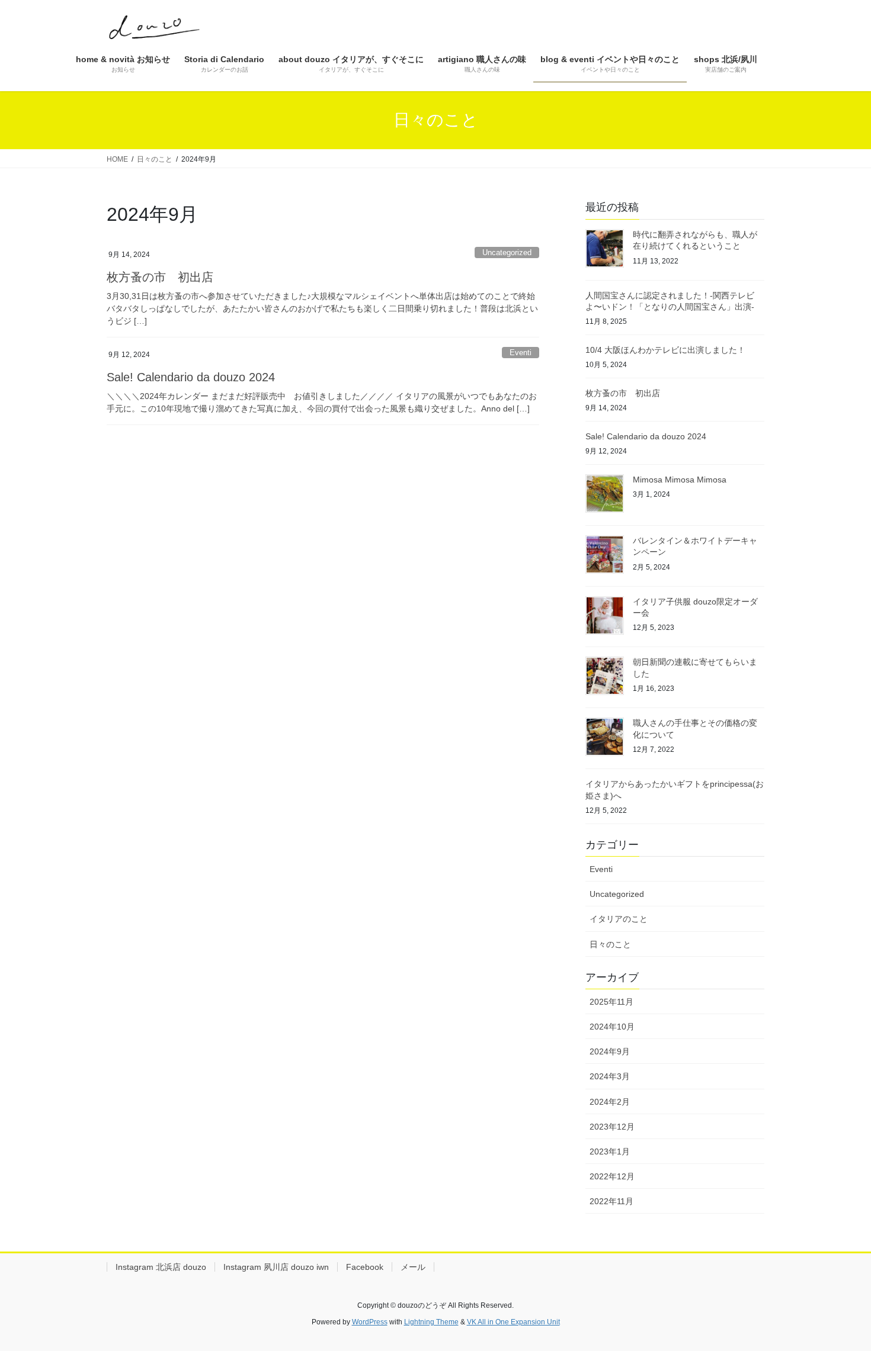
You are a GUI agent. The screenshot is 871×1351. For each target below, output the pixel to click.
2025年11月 (611, 1001)
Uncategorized (506, 252)
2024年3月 (610, 1076)
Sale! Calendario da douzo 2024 (191, 377)
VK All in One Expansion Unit (513, 1322)
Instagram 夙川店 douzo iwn (276, 1267)
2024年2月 (610, 1101)
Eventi (520, 352)
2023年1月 (610, 1151)
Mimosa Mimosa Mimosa (679, 479)
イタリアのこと (619, 919)
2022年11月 (611, 1201)
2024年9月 (610, 1051)
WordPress (370, 1322)
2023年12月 (612, 1126)
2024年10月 (612, 1026)
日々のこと (610, 944)
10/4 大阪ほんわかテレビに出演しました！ (665, 350)
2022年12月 (612, 1176)
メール (413, 1267)
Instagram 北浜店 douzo (161, 1267)
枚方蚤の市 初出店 (160, 277)
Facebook (364, 1267)
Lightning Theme (431, 1322)
